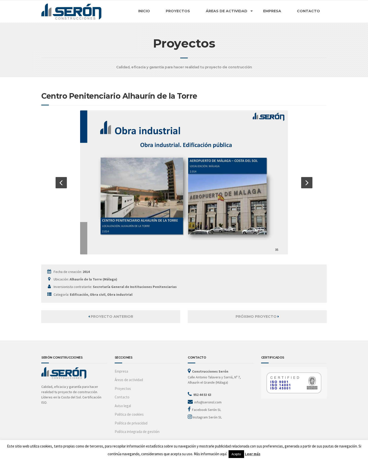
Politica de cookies (129, 414)
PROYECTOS (178, 11)
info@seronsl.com (208, 402)
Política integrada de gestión (137, 431)
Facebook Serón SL (206, 409)
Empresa (121, 371)
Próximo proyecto (257, 316)
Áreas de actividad (129, 379)
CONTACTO (308, 11)
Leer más (252, 453)
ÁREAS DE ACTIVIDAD (226, 11)
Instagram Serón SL (207, 417)
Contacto (122, 397)
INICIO (144, 11)
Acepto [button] (236, 454)
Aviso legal (123, 405)
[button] (61, 182)
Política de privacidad (131, 423)
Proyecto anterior (111, 316)
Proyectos (123, 388)
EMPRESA (272, 11)
